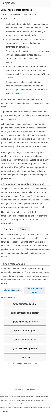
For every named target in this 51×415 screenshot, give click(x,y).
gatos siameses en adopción (25, 313)
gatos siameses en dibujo (25, 322)
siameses (25, 357)
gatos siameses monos (25, 339)
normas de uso (40, 400)
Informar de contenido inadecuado (25, 390)
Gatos (7, 290)
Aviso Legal (44, 407)
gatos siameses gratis (25, 330)
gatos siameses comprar (25, 304)
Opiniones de (16, 10)
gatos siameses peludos (25, 348)
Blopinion (8, 3)
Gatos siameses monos (34, 290)
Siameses (15, 290)
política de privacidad (42, 396)
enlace (17, 93)
